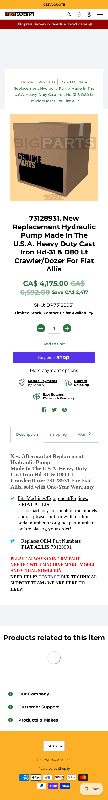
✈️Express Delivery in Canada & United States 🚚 (54, 24)
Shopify (39, 385)
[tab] (27, 435)
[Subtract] (41, 328)
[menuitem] (69, 14)
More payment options (54, 370)
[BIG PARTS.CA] (19, 14)
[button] (69, 14)
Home (27, 82)
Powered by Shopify (54, 769)
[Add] (67, 328)
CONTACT (49, 577)
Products (46, 82)
